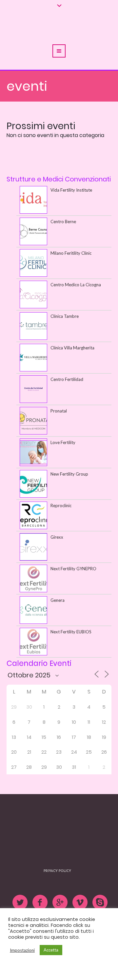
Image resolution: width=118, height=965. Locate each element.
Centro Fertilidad (66, 379)
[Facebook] (40, 890)
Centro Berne (63, 221)
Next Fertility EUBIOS (70, 631)
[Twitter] (20, 890)
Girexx (56, 537)
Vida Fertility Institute (71, 190)
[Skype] (100, 890)
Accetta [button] (51, 950)
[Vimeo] (80, 890)
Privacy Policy (57, 859)
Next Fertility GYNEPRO (73, 568)
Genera (57, 600)
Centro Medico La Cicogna (75, 284)
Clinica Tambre (64, 316)
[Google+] (60, 890)
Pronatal (58, 410)
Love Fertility (62, 442)
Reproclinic (60, 505)
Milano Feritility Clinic (70, 253)
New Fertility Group (69, 474)
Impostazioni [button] (22, 950)
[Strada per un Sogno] (59, 819)
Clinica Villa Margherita (72, 347)
